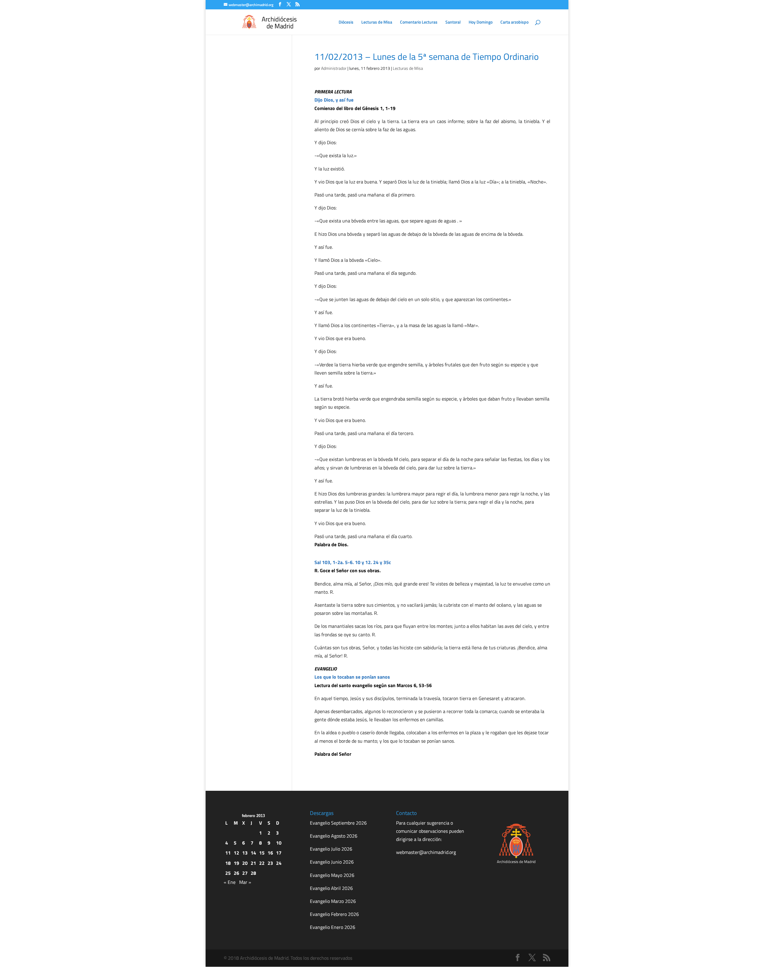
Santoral (453, 22)
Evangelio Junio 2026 (332, 861)
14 (253, 852)
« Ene (230, 882)
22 (262, 863)
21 (253, 863)
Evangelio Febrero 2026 (334, 914)
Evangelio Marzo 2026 (333, 901)
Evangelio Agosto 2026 (333, 835)
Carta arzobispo (514, 22)
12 (236, 852)
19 (236, 863)
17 (278, 852)
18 (228, 863)
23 (270, 863)
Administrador (333, 68)
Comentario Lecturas (418, 22)
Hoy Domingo (481, 22)
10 (278, 842)
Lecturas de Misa (376, 22)
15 (262, 852)
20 (245, 863)
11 (228, 852)
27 (245, 873)
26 (236, 873)
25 (228, 873)
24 (278, 863)
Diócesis (346, 22)
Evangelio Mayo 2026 (332, 875)
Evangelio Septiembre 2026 (338, 822)
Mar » (245, 882)
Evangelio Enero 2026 (332, 927)
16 (270, 852)
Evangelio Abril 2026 (331, 888)
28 (253, 873)
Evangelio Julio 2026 (331, 848)
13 (245, 852)
